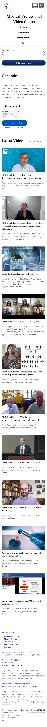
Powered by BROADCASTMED (33, 710)
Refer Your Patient (23, 63)
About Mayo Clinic (11, 644)
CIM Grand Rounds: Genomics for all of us (21, 462)
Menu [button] (35, 7)
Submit (42, 53)
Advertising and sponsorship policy (16, 683)
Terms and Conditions (11, 660)
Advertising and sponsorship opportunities (19, 686)
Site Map (7, 647)
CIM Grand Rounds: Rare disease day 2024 (21, 321)
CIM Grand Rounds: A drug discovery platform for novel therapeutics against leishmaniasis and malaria (23, 226)
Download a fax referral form (13, 127)
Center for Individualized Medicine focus (20, 274)
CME (23, 43)
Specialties (23, 32)
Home (24, 27)
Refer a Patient (23, 38)
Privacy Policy (7, 662)
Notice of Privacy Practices (12, 665)
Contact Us (8, 641)
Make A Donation (11, 639)
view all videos (35, 141)
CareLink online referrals (14, 123)
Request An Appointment (14, 636)
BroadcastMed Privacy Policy (37, 712)
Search (41, 7)
